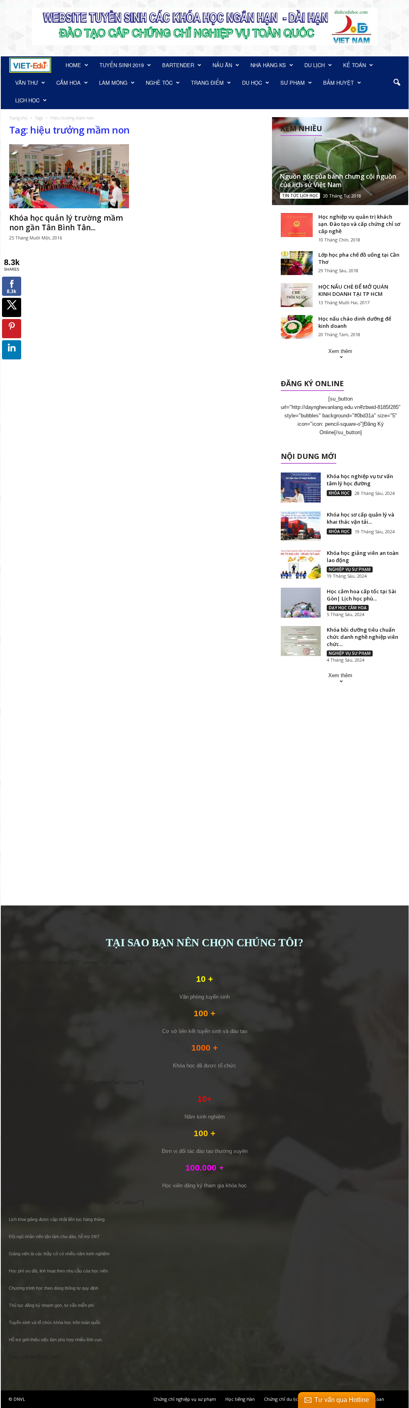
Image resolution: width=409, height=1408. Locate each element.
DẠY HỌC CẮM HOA (348, 607)
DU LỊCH (314, 65)
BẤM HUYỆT (338, 82)
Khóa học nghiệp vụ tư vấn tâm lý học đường (360, 480)
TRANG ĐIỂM (207, 82)
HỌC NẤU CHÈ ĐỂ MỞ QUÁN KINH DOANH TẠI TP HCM (353, 290)
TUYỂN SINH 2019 (121, 65)
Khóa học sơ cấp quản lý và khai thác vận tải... (360, 518)
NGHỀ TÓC (159, 82)
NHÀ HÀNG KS (268, 65)
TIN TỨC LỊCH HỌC (300, 195)
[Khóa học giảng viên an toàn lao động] (301, 564)
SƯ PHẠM (292, 82)
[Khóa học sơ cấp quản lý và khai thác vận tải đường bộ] (301, 526)
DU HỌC (252, 82)
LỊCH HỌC (27, 100)
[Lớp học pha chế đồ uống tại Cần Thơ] (297, 263)
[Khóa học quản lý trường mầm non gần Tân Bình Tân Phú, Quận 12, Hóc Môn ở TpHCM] (69, 176)
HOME (73, 65)
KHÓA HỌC (339, 493)
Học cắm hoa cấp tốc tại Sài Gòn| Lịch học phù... (361, 595)
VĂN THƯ (26, 82)
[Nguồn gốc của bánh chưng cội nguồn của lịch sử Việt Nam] (340, 161)
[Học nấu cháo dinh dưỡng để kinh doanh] (297, 327)
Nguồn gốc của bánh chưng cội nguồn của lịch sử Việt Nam (338, 180)
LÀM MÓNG (113, 82)
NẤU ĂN (222, 65)
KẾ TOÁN (354, 65)
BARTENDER (178, 65)
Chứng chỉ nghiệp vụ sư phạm (184, 1399)
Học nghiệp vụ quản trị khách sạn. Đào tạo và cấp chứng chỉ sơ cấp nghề (359, 224)
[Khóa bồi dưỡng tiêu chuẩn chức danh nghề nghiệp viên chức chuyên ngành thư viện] (301, 641)
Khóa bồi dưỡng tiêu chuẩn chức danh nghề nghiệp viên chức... (362, 637)
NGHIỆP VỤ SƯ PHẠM (350, 569)
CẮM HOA (68, 82)
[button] (396, 83)
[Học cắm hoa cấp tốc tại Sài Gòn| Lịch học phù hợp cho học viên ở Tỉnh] (301, 603)
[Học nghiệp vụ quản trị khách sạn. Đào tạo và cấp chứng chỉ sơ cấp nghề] (297, 225)
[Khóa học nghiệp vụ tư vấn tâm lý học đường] (301, 488)
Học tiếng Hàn (240, 1399)
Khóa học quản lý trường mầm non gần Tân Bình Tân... (66, 223)
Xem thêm (340, 351)
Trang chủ (18, 118)
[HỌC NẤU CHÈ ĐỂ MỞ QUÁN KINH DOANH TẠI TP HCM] (297, 295)
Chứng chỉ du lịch (282, 1399)
